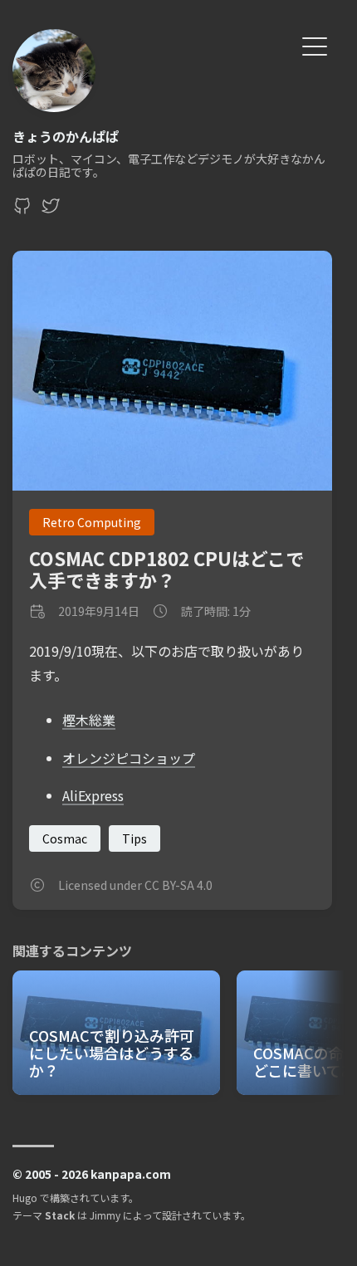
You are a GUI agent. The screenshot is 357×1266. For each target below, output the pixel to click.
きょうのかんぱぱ (65, 136)
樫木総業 (88, 720)
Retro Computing (91, 522)
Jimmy (105, 1215)
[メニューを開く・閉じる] (314, 44)
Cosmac (64, 838)
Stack (60, 1215)
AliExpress (93, 795)
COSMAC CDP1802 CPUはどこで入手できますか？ (166, 568)
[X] (51, 210)
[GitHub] (22, 210)
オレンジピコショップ (128, 758)
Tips (134, 838)
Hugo (24, 1197)
